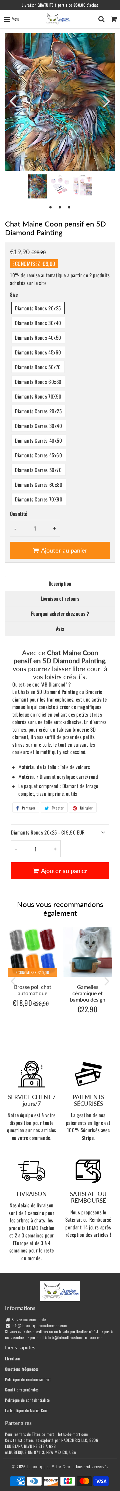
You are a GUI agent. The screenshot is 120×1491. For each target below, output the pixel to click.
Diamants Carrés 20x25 (38, 411)
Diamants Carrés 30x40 (38, 425)
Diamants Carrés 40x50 (38, 440)
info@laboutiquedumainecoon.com (39, 1325)
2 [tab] (60, 206)
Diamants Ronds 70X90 (38, 396)
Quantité (18, 513)
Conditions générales (22, 1389)
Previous (13, 101)
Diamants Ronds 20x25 (38, 308)
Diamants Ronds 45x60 (38, 352)
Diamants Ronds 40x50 (38, 337)
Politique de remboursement (28, 1379)
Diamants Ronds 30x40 (38, 322)
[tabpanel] (37, 186)
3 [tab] (69, 206)
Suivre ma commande (29, 1319)
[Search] (101, 19)
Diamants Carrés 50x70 (38, 469)
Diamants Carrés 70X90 (39, 499)
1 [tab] (50, 206)
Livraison (12, 1358)
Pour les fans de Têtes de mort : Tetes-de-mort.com (46, 1434)
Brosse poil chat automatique (32, 990)
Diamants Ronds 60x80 (38, 381)
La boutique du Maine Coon (27, 1410)
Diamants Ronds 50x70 (38, 366)
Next (107, 101)
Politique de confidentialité (27, 1400)
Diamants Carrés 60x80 (39, 484)
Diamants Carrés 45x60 (38, 455)
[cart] (114, 19)
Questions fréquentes (22, 1369)
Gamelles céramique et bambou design (87, 993)
